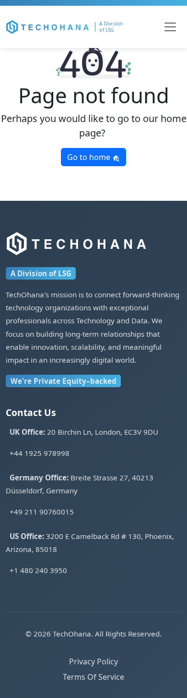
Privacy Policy (93, 661)
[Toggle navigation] (170, 27)
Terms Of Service (93, 677)
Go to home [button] (89, 157)
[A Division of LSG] (114, 27)
